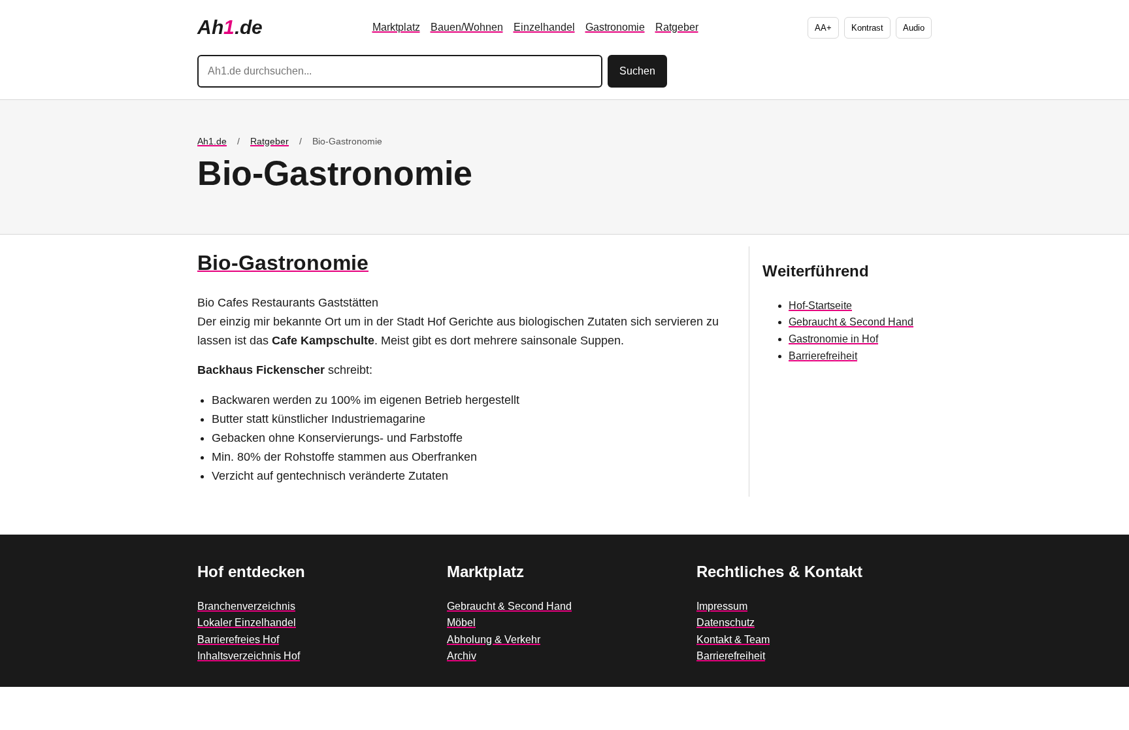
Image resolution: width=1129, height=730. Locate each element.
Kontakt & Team (733, 639)
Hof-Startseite (820, 305)
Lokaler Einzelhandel (246, 622)
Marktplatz (396, 27)
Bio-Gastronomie (282, 262)
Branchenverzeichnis (246, 606)
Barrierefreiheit (823, 355)
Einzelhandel (544, 27)
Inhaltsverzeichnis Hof (248, 655)
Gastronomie (615, 27)
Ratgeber (676, 27)
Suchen (637, 70)
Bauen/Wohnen (467, 27)
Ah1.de (212, 141)
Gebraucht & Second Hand (851, 321)
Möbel (461, 622)
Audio (913, 28)
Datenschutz (725, 622)
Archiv (461, 655)
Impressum (721, 606)
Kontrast (867, 28)
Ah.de (230, 27)
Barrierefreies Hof (238, 639)
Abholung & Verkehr (493, 639)
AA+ (823, 28)
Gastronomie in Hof (833, 338)
